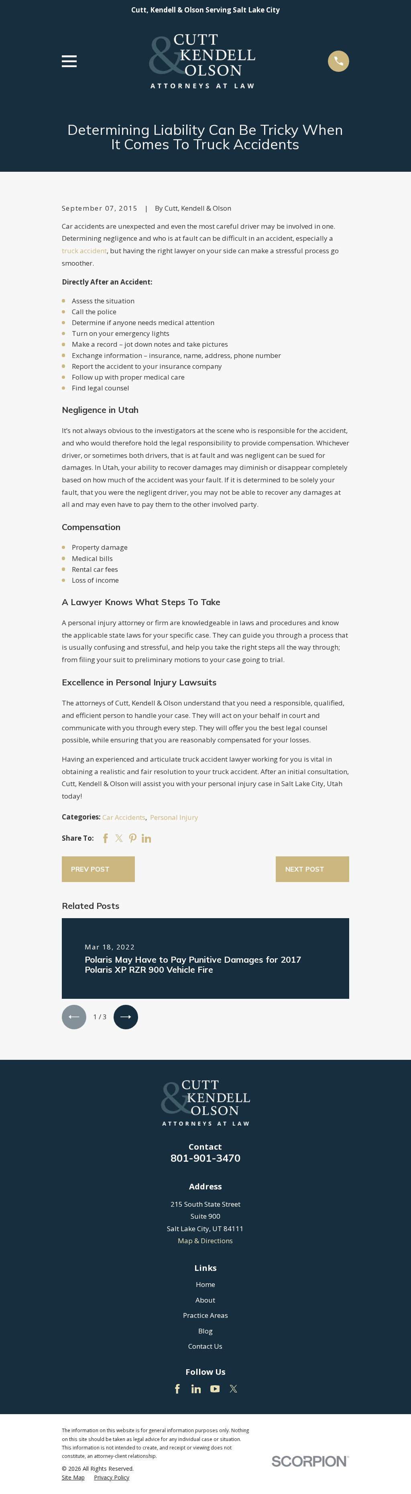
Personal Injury (174, 817)
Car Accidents (123, 817)
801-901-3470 (205, 1157)
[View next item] (126, 1017)
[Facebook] (177, 1389)
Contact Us (205, 1346)
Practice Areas (205, 1315)
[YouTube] (215, 1389)
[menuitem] (73, 1478)
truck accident (84, 250)
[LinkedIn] (196, 1389)
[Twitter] (233, 1389)
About (205, 1300)
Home (205, 1284)
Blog (205, 1330)
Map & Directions (205, 1240)
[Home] (202, 61)
